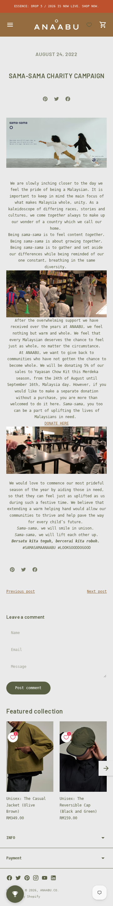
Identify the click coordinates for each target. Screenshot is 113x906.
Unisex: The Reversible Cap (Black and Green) (78, 805)
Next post (97, 591)
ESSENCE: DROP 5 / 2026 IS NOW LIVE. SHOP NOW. (56, 6)
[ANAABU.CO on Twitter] (18, 878)
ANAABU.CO (48, 890)
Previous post (20, 591)
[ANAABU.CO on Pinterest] (27, 878)
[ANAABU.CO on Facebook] (9, 878)
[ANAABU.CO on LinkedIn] (53, 878)
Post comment (28, 688)
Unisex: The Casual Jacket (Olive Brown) (26, 805)
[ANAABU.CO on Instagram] (36, 878)
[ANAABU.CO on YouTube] (44, 878)
